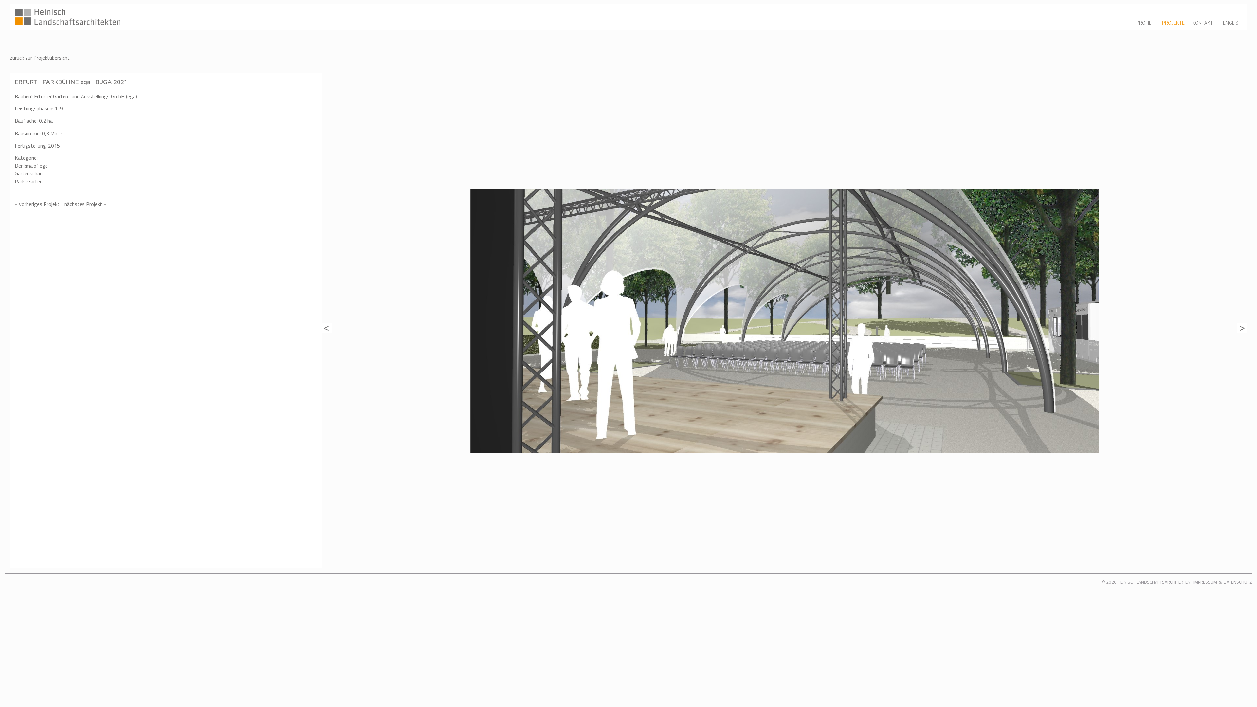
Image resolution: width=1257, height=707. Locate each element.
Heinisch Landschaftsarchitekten (1154, 582)
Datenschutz (1238, 582)
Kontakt (1202, 23)
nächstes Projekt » (85, 204)
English (1232, 23)
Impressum (1205, 582)
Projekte (1173, 23)
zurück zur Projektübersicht (40, 58)
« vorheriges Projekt (37, 204)
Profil (1143, 23)
